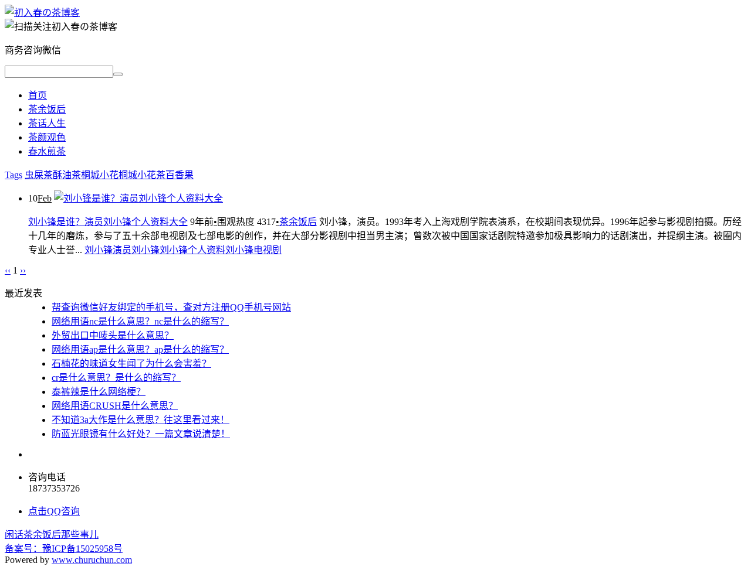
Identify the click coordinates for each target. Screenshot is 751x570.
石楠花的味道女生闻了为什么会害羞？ (131, 363)
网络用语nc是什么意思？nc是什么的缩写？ (140, 321)
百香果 (179, 175)
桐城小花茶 (142, 175)
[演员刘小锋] (42, 13)
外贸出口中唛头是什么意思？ (113, 335)
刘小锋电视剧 (253, 250)
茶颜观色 (47, 137)
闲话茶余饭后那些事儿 (52, 535)
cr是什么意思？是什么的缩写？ (116, 378)
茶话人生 (47, 123)
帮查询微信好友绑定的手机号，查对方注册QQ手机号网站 (171, 307)
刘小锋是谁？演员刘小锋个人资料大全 (108, 222)
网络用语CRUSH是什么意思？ (115, 406)
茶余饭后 (47, 109)
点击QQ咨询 (54, 511)
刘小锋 (98, 250)
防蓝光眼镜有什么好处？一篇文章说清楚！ (141, 434)
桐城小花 (100, 175)
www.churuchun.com (92, 560)
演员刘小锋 (136, 250)
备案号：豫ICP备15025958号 (64, 549)
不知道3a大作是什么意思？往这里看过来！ (140, 420)
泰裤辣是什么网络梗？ (99, 392)
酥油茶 (67, 175)
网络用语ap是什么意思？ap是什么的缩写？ (140, 349)
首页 (37, 95)
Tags (13, 175)
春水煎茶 (47, 151)
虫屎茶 (39, 175)
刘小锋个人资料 (192, 250)
